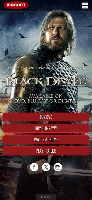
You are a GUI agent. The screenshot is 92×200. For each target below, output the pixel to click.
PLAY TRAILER (46, 151)
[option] (46, 19)
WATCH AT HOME (46, 139)
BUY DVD (46, 117)
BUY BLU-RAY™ (46, 128)
